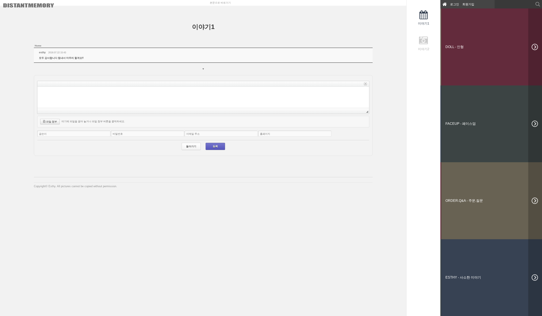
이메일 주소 (193, 133)
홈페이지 (265, 133)
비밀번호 (118, 133)
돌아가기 (191, 146)
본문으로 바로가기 (220, 2)
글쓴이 (43, 133)
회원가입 (468, 4)
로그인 (454, 4)
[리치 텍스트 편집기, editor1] (203, 97)
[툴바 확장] (365, 83)
